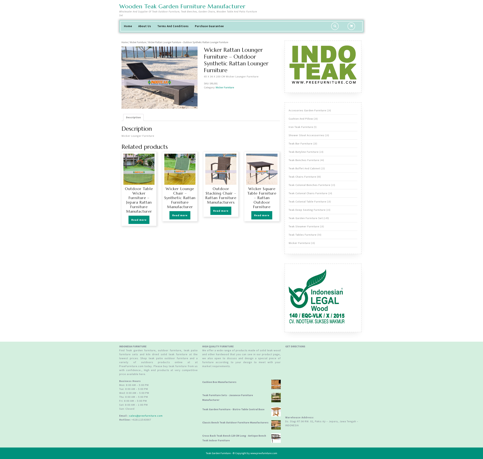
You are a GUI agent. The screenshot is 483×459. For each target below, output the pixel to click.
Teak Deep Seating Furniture (307, 210)
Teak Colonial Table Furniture (307, 201)
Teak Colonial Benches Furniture (309, 185)
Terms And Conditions (173, 26)
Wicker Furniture (138, 42)
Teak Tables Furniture (303, 234)
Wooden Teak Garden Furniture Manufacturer (182, 6)
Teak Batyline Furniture (304, 152)
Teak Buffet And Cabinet (304, 168)
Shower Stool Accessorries (306, 135)
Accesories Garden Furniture (307, 110)
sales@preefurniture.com (146, 415)
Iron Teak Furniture (301, 127)
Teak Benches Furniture (304, 160)
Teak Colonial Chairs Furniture (308, 193)
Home (128, 26)
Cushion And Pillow (301, 118)
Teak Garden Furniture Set (306, 218)
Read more (139, 219)
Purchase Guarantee (209, 26)
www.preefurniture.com (263, 453)
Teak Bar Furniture (300, 143)
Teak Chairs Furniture (302, 176)
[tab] (133, 117)
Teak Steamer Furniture (304, 226)
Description (133, 117)
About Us (144, 26)
